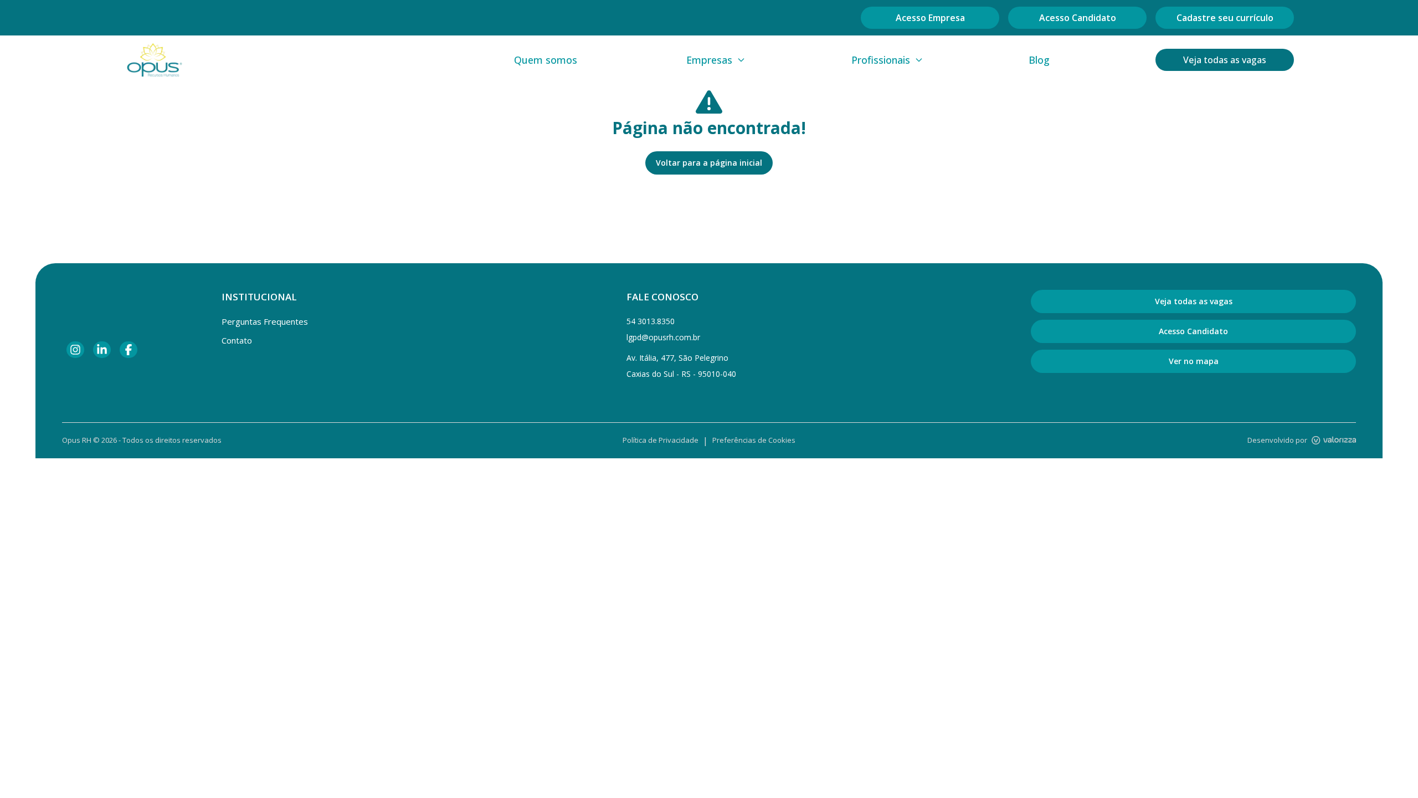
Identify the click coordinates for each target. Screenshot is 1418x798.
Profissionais (880, 59)
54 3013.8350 (650, 321)
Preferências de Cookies (753, 440)
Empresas (709, 59)
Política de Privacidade (660, 440)
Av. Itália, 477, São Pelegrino (677, 357)
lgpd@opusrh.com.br (663, 337)
